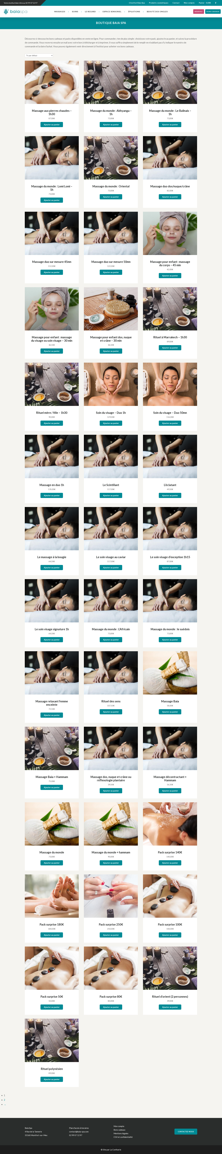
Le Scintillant (111, 485)
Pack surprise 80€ (111, 996)
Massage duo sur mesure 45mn (51, 261)
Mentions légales (121, 1133)
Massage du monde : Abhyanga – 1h (111, 112)
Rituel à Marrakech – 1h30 (170, 337)
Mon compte (189, 3)
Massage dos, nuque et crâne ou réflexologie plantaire (110, 778)
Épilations (134, 11)
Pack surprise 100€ (170, 924)
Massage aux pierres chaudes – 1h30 (52, 112)
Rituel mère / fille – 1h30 (51, 412)
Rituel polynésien (52, 1069)
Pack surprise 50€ (51, 996)
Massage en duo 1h (51, 485)
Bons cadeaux (213, 11)
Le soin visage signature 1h (52, 629)
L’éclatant (170, 485)
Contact (176, 3)
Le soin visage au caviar (111, 557)
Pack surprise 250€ (111, 924)
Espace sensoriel (112, 11)
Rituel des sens (111, 701)
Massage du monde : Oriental (111, 186)
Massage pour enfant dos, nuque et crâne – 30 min (111, 338)
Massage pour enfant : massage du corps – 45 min (170, 263)
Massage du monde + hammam (111, 852)
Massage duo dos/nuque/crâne (170, 186)
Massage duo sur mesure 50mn (111, 261)
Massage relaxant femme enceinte (51, 703)
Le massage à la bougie (51, 557)
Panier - (205, 3)
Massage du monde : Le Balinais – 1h (170, 112)
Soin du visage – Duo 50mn (170, 412)
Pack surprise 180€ (52, 924)
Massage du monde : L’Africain (111, 629)
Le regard (90, 11)
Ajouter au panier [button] (52, 124)
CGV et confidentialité (123, 1137)
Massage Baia (170, 701)
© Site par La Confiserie (111, 1149)
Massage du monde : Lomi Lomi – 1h (51, 188)
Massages (59, 11)
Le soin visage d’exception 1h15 (170, 557)
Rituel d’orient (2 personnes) (170, 996)
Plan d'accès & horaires (79, 1128)
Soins (75, 11)
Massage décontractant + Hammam (170, 778)
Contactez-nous (186, 1132)
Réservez (199, 11)
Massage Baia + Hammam (52, 777)
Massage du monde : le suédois (170, 629)
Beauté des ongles (157, 11)
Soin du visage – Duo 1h (111, 412)
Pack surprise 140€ (170, 852)
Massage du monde (51, 852)
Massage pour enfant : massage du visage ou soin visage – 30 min (51, 338)
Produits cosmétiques (158, 3)
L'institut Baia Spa (137, 3)
